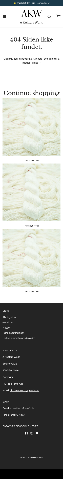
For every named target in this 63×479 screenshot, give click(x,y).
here (39, 59)
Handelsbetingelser (13, 333)
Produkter (32, 160)
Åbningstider (10, 317)
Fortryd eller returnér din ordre (19, 338)
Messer (6, 328)
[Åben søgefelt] (49, 16)
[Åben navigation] (4, 16)
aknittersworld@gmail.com (24, 390)
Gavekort (8, 322)
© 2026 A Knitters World (31, 458)
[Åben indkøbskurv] (58, 16)
